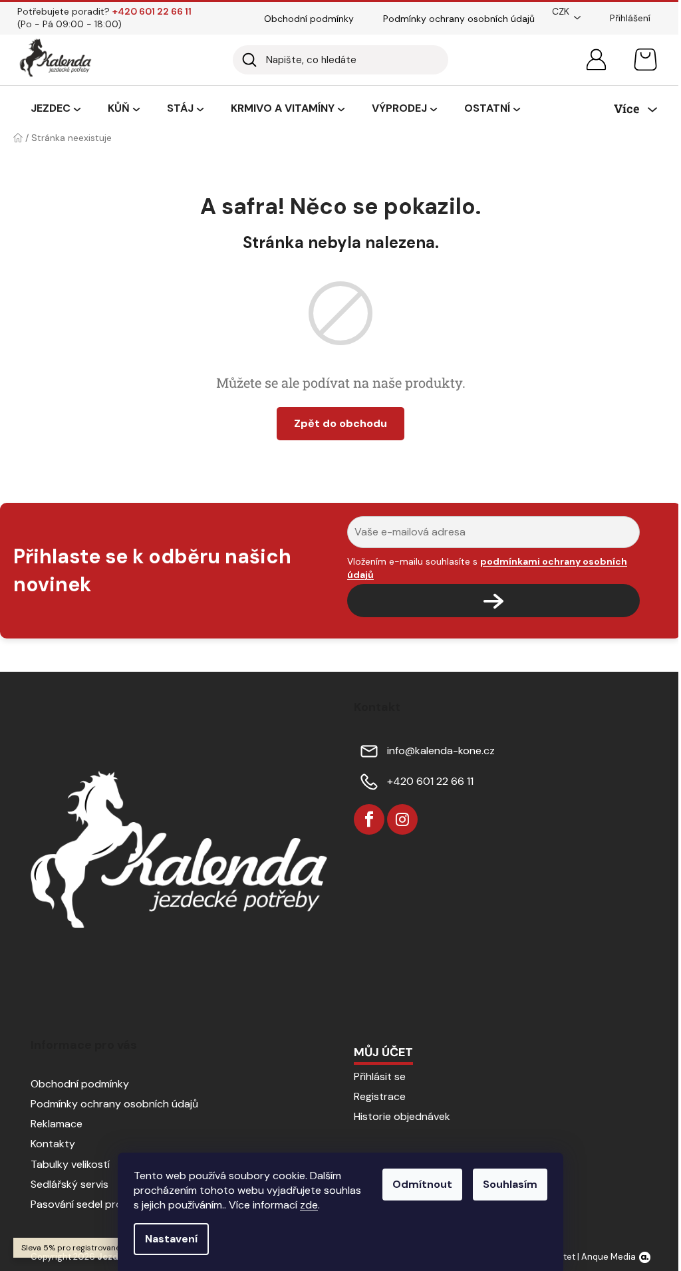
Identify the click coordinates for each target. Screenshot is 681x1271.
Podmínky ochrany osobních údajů (459, 19)
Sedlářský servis (69, 1184)
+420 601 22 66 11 (430, 781)
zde (309, 1205)
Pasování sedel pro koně (89, 1204)
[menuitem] (55, 109)
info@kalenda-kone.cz (441, 751)
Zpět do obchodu (340, 423)
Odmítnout (422, 1184)
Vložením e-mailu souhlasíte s (487, 568)
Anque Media (608, 1256)
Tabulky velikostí (70, 1164)
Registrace (380, 1096)
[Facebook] (369, 819)
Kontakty (53, 1144)
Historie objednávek (402, 1116)
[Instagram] (402, 819)
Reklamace (56, 1124)
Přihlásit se (380, 1076)
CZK (560, 11)
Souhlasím (510, 1184)
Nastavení (171, 1239)
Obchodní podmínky (309, 19)
